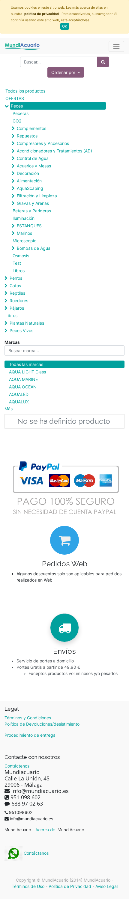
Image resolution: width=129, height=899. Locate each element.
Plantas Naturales (27, 323)
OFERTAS (14, 98)
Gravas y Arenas (33, 203)
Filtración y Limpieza (37, 195)
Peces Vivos (21, 330)
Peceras (20, 113)
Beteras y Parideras (32, 210)
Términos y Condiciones (27, 717)
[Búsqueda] (103, 62)
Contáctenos (16, 765)
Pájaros (17, 308)
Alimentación (29, 180)
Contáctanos (35, 853)
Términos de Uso (28, 886)
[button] (65, 72)
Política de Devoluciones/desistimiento (42, 724)
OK (64, 26)
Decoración (28, 173)
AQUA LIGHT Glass (27, 371)
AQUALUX (19, 401)
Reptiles (17, 293)
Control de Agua (33, 158)
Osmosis (21, 255)
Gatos (15, 285)
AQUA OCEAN (23, 386)
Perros (16, 278)
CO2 (17, 120)
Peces (17, 105)
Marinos (24, 233)
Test (17, 263)
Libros (19, 270)
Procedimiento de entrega (30, 735)
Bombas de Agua (33, 248)
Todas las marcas (26, 364)
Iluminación (23, 218)
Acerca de (45, 829)
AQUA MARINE (23, 379)
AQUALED (18, 394)
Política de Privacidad (70, 886)
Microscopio (24, 240)
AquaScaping (30, 188)
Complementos (31, 128)
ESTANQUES (29, 225)
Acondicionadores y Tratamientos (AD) (54, 150)
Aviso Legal (106, 886)
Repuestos (27, 135)
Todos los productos (25, 90)
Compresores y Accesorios (43, 143)
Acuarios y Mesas (34, 165)
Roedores (19, 300)
